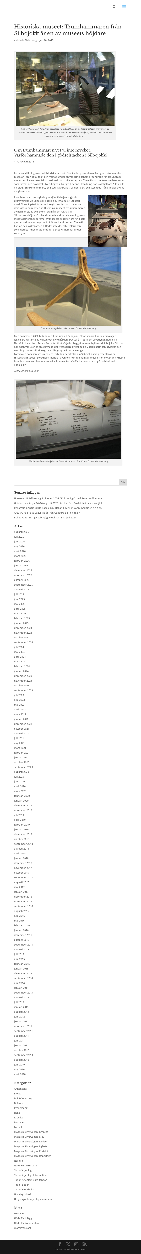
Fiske (17, 1112)
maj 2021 (19, 743)
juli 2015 (19, 954)
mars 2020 (20, 791)
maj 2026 (19, 546)
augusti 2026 (21, 532)
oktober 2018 (21, 839)
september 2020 (23, 767)
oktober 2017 (21, 872)
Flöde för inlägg (23, 1218)
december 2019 (23, 805)
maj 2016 (19, 920)
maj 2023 (19, 704)
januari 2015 (21, 968)
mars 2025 (20, 613)
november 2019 (23, 810)
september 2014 (23, 978)
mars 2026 (20, 556)
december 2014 (23, 973)
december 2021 (23, 723)
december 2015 (23, 935)
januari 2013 (21, 1007)
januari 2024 (21, 671)
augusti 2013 (21, 997)
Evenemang (21, 1108)
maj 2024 (19, 651)
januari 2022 (21, 719)
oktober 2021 (21, 728)
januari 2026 (21, 565)
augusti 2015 (21, 949)
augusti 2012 (21, 1011)
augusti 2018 (21, 848)
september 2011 (23, 1031)
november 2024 (23, 632)
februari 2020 (22, 795)
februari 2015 (22, 963)
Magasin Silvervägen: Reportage (32, 1156)
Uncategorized (22, 1194)
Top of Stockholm (24, 1189)
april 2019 (20, 819)
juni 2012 (19, 1016)
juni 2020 (19, 781)
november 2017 (23, 867)
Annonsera (20, 1088)
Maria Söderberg (27, 40)
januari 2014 (21, 987)
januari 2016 (21, 930)
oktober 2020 (21, 762)
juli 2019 (19, 815)
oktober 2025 (21, 579)
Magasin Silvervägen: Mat (29, 1136)
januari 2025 (21, 623)
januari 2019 (21, 829)
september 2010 (23, 1055)
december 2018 (23, 834)
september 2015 (23, 944)
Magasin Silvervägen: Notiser (31, 1141)
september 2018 (23, 843)
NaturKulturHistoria (25, 1165)
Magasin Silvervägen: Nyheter (31, 1146)
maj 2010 (19, 1069)
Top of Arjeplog (23, 1170)
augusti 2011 (21, 1035)
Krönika (18, 1117)
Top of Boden (21, 1184)
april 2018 (20, 853)
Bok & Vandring (23, 1098)
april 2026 (20, 551)
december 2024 (23, 627)
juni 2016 (19, 915)
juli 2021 (19, 738)
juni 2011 (19, 1040)
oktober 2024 (21, 637)
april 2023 (20, 709)
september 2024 (23, 642)
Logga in (19, 1213)
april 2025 (20, 608)
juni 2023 (19, 699)
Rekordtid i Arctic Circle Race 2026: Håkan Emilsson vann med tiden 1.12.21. (58, 508)
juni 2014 (19, 983)
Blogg (17, 1093)
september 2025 (23, 584)
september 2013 (23, 992)
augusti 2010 (21, 1059)
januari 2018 (21, 858)
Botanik (18, 1103)
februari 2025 (22, 618)
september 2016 (23, 906)
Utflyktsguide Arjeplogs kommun (33, 1199)
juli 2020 (19, 776)
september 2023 (23, 690)
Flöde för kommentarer (27, 1223)
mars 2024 (20, 661)
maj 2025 (19, 603)
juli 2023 (19, 695)
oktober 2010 (21, 1050)
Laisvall (18, 1127)
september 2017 (23, 877)
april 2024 (20, 656)
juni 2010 (19, 1064)
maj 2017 (19, 887)
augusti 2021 (21, 733)
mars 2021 (20, 747)
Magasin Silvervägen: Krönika (31, 1132)
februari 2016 (22, 925)
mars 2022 (20, 714)
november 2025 (23, 575)
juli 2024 (19, 647)
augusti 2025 (21, 589)
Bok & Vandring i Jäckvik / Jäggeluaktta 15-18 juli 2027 (45, 517)
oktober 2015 (21, 939)
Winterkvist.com (76, 1249)
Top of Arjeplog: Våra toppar (30, 1180)
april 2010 (20, 1074)
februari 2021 (22, 752)
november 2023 (23, 680)
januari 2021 (21, 757)
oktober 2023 (21, 685)
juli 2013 (19, 1002)
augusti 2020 (21, 771)
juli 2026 (19, 536)
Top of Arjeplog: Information (30, 1175)
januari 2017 (21, 891)
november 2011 (23, 1026)
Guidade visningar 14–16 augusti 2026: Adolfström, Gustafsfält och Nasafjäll (58, 503)
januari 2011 (21, 1045)
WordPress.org (22, 1227)
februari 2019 (22, 824)
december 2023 (23, 675)
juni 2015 (19, 959)
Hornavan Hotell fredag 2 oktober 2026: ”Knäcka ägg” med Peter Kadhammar (58, 498)
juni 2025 (19, 599)
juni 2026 (19, 541)
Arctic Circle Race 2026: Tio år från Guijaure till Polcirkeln (47, 512)
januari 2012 (21, 1021)
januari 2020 (21, 800)
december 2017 (23, 863)
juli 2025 (19, 594)
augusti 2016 (21, 911)
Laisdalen (19, 1122)
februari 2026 (22, 560)
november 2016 (23, 901)
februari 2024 (22, 666)
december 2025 (23, 570)
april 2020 (20, 786)
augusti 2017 (21, 882)
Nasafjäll (19, 1160)
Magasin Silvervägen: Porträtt (31, 1151)
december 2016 (23, 896)
